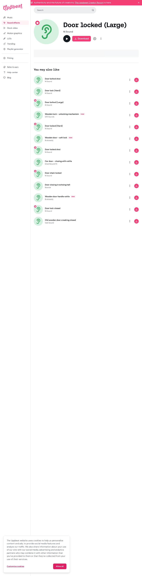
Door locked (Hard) (54, 126)
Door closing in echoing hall (57, 184)
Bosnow (48, 187)
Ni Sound (68, 31)
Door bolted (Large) (54, 102)
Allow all (60, 566)
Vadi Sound (49, 223)
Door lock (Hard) (52, 90)
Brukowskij (49, 140)
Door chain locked (53, 173)
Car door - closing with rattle (58, 161)
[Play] (66, 38)
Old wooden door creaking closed (60, 220)
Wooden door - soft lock (56, 137)
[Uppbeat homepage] (15, 7)
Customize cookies (15, 566)
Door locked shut (52, 149)
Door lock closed (52, 208)
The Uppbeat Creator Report (89, 2)
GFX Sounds (49, 117)
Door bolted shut (52, 78)
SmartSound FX (51, 164)
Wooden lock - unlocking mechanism (62, 114)
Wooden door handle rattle (57, 196)
